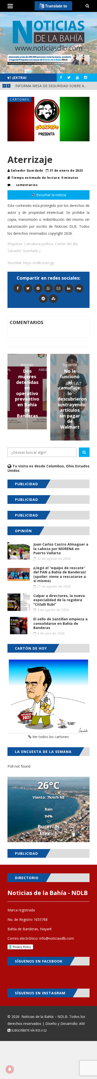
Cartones (19, 99)
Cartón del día (66, 243)
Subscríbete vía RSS (25, 1030)
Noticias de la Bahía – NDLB (44, 1016)
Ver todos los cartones (50, 736)
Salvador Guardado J (23, 250)
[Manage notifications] (10, 1069)
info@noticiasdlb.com (56, 938)
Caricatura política (38, 243)
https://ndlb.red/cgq (38, 262)
